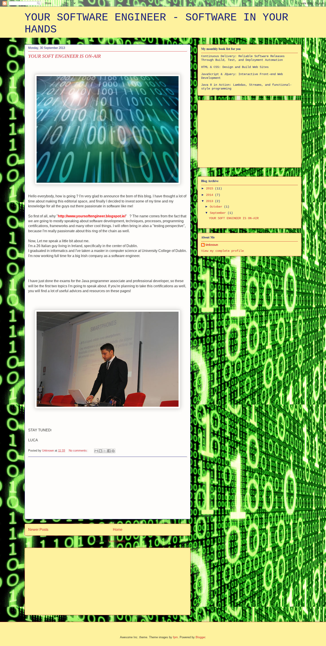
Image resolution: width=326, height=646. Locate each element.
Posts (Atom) (116, 541)
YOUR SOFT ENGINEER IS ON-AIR (64, 56)
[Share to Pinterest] (113, 451)
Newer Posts (38, 529)
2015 (210, 188)
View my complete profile (222, 251)
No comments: (78, 450)
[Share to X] (104, 451)
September (219, 213)
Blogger (200, 637)
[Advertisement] (107, 488)
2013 (210, 201)
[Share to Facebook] (109, 451)
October (217, 206)
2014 (210, 195)
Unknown (212, 245)
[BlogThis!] (100, 451)
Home (117, 529)
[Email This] (96, 451)
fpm (175, 637)
